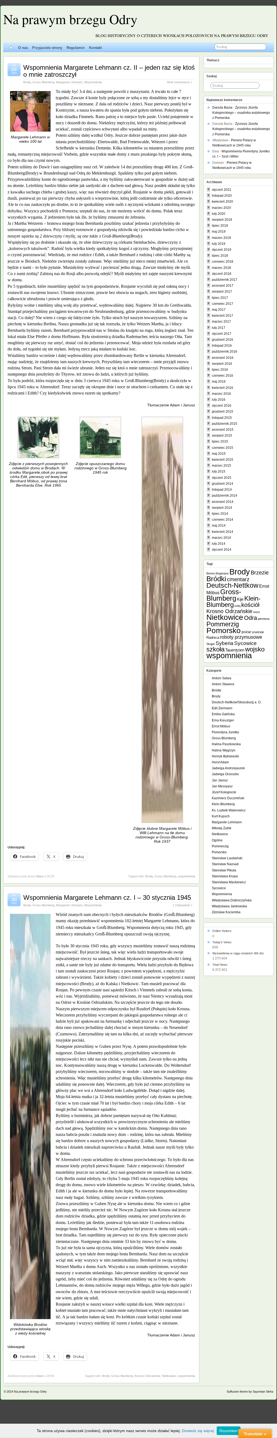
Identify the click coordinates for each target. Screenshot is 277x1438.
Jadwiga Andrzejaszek (228, 768)
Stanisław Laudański (227, 858)
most (256, 612)
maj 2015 (219, 454)
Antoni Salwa (221, 678)
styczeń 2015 (221, 478)
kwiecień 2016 (222, 388)
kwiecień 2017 (222, 315)
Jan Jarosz (220, 780)
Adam (40, 876)
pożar (246, 632)
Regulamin (76, 48)
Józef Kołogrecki (224, 792)
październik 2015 (224, 424)
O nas (23, 48)
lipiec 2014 (220, 514)
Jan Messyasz (222, 786)
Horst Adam (220, 762)
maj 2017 (219, 310)
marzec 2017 (221, 321)
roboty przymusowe (241, 637)
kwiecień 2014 (222, 532)
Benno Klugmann (217, 573)
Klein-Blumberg (233, 601)
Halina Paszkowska (226, 744)
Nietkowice (169, 1375)
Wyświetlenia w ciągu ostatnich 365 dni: (238, 953)
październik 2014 (224, 495)
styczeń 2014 (221, 549)
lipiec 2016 (220, 370)
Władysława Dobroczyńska (232, 900)
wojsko (255, 649)
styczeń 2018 (221, 274)
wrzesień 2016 (222, 358)
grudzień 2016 (222, 340)
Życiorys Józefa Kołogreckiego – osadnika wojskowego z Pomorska (241, 113)
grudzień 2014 (222, 484)
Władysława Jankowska (229, 906)
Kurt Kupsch (221, 816)
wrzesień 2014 (222, 502)
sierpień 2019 (222, 220)
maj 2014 (219, 525)
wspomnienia (186, 876)
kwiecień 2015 (222, 460)
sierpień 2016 (222, 364)
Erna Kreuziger (223, 720)
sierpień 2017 (222, 291)
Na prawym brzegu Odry (70, 19)
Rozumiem (228, 1431)
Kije (240, 599)
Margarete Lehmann (69, 82)
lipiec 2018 (220, 255)
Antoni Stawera (223, 684)
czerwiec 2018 (222, 261)
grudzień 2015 (222, 411)
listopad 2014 (222, 489)
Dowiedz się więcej (198, 1431)
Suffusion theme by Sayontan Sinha (250, 1391)
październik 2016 (224, 351)
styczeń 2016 (221, 405)
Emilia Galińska (223, 714)
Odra (250, 617)
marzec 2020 (221, 208)
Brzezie (260, 573)
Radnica (212, 638)
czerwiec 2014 (222, 519)
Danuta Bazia (222, 107)
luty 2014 (218, 544)
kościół (250, 604)
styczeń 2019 (221, 250)
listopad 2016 (222, 345)
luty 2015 (218, 471)
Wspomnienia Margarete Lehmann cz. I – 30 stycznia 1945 (107, 897)
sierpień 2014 (222, 508)
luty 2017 (218, 328)
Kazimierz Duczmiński (228, 798)
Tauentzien (234, 650)
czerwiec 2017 (222, 304)
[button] (39, 452)
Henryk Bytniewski (225, 756)
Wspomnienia (93, 82)
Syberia (224, 643)
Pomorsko (223, 630)
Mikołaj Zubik (221, 828)
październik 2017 (224, 280)
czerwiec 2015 (222, 448)
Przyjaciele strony (47, 48)
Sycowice (245, 643)
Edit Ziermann (222, 708)
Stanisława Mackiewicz (229, 882)
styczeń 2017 (221, 334)
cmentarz (238, 579)
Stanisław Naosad (225, 864)
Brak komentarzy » (179, 82)
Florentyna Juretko (225, 732)
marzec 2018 (221, 268)
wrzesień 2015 (222, 430)
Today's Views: (222, 942)
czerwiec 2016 (222, 375)
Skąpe (210, 644)
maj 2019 (219, 231)
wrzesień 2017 (222, 285)
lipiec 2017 (220, 298)
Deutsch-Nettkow (232, 585)
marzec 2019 (221, 238)
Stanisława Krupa (225, 876)
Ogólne (217, 840)
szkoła (215, 649)
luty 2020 (218, 214)
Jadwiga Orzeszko (225, 774)
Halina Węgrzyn (223, 750)
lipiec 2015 (220, 441)
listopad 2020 (222, 196)
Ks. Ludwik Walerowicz (229, 810)
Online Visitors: (222, 930)
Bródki (216, 579)
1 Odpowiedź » (182, 905)
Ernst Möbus (221, 726)
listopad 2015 (222, 418)
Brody (27, 82)
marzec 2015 (221, 465)
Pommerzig (222, 624)
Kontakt (95, 48)
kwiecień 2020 (222, 201)
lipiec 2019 (220, 226)
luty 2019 (218, 244)
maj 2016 (219, 381)
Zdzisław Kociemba (226, 912)
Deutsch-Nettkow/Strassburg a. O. (236, 702)
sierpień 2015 (222, 435)
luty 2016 (218, 400)
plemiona (263, 618)
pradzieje (258, 632)
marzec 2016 (221, 394)
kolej (237, 605)
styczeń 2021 (221, 190)
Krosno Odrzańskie (147, 1375)
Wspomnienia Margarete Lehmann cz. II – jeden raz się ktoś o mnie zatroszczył (109, 71)
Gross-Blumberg (43, 82)
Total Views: (220, 964)
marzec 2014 (221, 538)
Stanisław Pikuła (224, 870)
